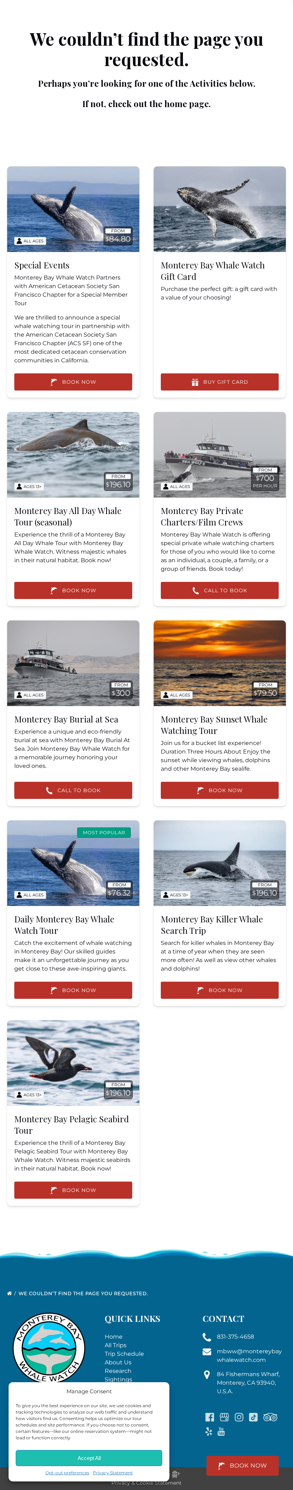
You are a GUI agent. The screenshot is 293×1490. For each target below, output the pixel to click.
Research (118, 1371)
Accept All (89, 1458)
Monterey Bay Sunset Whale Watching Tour (214, 724)
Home (114, 1336)
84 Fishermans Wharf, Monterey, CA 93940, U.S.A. (248, 1383)
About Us (118, 1362)
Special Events (41, 265)
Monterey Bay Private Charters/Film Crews (202, 516)
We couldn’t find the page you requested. (84, 1293)
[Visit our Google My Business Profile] (224, 1417)
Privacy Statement (113, 1472)
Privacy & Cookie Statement (146, 1483)
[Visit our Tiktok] (253, 1417)
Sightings (118, 1379)
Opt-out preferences (67, 1472)
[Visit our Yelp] (208, 1431)
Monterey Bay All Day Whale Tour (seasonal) (67, 516)
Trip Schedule (124, 1353)
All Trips (115, 1345)
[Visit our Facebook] (209, 1417)
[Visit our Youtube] (221, 1431)
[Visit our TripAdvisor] (270, 1417)
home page (186, 103)
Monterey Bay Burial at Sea (66, 719)
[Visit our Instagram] (239, 1417)
